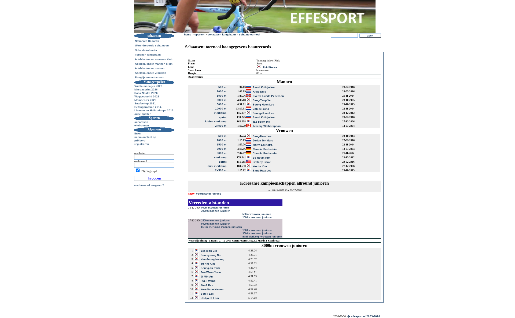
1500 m (221, 95)
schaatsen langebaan (222, 34)
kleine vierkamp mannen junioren (221, 227)
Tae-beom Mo (261, 121)
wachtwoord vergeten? (149, 185)
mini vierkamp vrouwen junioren (262, 236)
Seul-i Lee (207, 293)
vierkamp (220, 112)
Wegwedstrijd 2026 (146, 96)
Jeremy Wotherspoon (267, 126)
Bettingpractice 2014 (147, 106)
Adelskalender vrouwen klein (154, 59)
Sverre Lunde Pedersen (268, 95)
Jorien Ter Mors (263, 140)
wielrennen (141, 125)
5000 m (221, 104)
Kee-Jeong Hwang (212, 259)
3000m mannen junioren (215, 211)
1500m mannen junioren (215, 220)
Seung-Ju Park (210, 267)
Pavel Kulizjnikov (264, 87)
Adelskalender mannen (150, 68)
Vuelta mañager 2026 (148, 86)
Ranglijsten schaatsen (149, 77)
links (137, 133)
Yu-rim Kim (260, 166)
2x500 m (220, 125)
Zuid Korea (270, 67)
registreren (141, 143)
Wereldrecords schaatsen (152, 45)
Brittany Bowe (262, 161)
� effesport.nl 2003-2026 (363, 316)
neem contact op (145, 137)
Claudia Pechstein (265, 149)
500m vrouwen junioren (256, 214)
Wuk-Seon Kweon (212, 289)
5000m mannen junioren (215, 223)
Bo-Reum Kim (261, 157)
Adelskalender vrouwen (150, 72)
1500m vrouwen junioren (257, 217)
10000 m (220, 108)
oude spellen (142, 113)
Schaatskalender (146, 50)
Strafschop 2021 (145, 103)
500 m (222, 87)
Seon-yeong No (210, 255)
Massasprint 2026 (146, 89)
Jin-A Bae (207, 285)
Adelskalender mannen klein (153, 63)
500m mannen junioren (215, 207)
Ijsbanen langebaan (148, 54)
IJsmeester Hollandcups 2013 (154, 110)
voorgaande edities (204, 193)
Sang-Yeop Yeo (262, 100)
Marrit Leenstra (263, 144)
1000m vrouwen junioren (257, 230)
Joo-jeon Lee (209, 250)
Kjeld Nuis (259, 91)
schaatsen (141, 121)
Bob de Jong (261, 108)
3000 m (221, 99)
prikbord (139, 140)
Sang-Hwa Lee (262, 136)
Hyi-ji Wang (208, 280)
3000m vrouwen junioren (257, 233)
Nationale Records (147, 40)
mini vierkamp (217, 166)
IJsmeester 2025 (145, 99)
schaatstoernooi (249, 34)
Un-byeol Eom (210, 298)
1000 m (221, 91)
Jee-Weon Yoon (211, 272)
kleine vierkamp (215, 121)
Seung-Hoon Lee (263, 104)
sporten (199, 34)
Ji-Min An (207, 276)
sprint (222, 117)
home (187, 34)
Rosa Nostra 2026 (146, 93)
